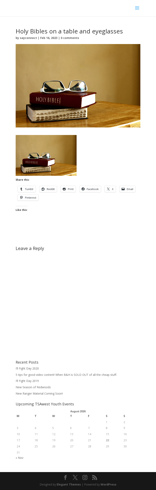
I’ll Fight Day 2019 (27, 381)
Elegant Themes (69, 484)
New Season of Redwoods (33, 387)
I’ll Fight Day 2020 (27, 368)
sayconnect (28, 38)
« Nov (19, 458)
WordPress (108, 484)
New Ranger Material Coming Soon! (39, 393)
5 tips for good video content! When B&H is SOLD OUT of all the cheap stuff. (66, 375)
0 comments (70, 38)
